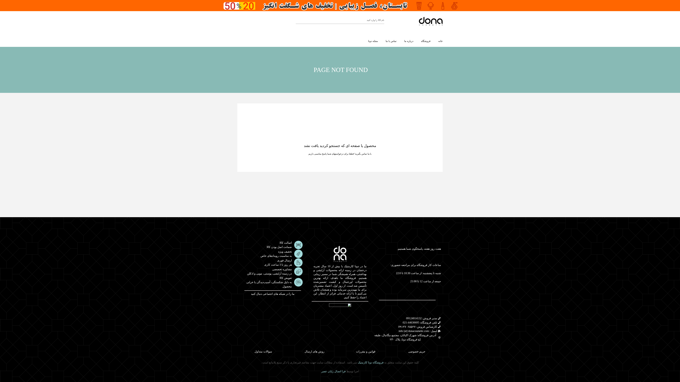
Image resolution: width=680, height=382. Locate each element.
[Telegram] (273, 302)
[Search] (297, 20)
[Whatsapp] (265, 302)
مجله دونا (373, 41)
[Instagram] (281, 302)
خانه (440, 41)
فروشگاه (425, 41)
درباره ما (408, 41)
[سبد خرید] (239, 20)
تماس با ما (391, 41)
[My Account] (247, 21)
